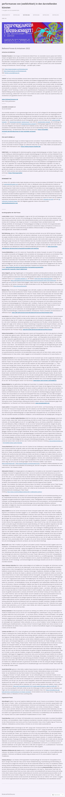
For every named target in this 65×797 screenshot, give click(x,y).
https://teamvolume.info (8, 463)
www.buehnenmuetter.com (11, 184)
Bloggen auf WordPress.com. (8, 794)
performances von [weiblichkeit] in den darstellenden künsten (29, 5)
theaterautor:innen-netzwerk (28, 124)
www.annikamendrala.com (56, 441)
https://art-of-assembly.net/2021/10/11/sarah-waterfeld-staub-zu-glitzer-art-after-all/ (35, 686)
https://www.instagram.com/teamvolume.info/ (28, 463)
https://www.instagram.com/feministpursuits (16, 69)
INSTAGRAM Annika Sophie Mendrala (12, 443)
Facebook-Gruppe (12, 201)
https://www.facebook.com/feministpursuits (15, 71)
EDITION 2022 (26, 15)
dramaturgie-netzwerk (15, 122)
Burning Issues (25, 122)
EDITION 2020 (36, 15)
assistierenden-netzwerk (44, 122)
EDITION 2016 (55, 15)
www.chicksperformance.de (10, 99)
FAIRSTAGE (37, 278)
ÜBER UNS (4, 18)
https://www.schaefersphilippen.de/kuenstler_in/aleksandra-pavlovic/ (24, 492)
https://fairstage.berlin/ (46, 278)
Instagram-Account (48, 199)
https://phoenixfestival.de (20, 286)
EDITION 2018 (46, 15)
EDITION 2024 (16, 15)
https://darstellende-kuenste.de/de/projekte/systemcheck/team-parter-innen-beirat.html (33, 280)
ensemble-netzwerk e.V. (21, 278)
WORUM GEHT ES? (6, 15)
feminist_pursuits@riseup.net (12, 73)
